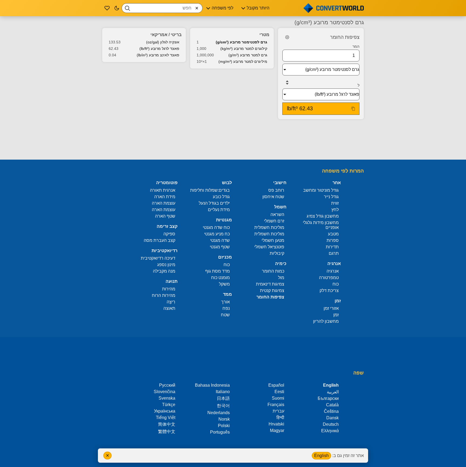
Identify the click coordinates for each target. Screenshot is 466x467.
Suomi (278, 398)
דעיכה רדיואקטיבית (158, 258)
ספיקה (169, 234)
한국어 (223, 405)
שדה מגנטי (220, 240)
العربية (333, 392)
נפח (226, 308)
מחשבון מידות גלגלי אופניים (321, 225)
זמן (336, 315)
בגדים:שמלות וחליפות (210, 190)
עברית (278, 411)
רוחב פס (276, 190)
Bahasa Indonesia (212, 385)
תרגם (334, 253)
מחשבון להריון (326, 321)
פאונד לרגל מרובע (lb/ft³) (159, 48)
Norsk (224, 419)
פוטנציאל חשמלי (269, 247)
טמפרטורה (329, 277)
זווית (335, 203)
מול (281, 277)
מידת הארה (164, 196)
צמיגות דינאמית (270, 284)
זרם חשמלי (274, 221)
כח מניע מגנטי (217, 234)
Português (220, 432)
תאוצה (169, 308)
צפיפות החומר (270, 297)
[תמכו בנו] (107, 8)
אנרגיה (333, 271)
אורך (225, 302)
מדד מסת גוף (217, 271)
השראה (277, 214)
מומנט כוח (220, 277)
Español (276, 385)
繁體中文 (166, 431)
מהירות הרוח (163, 295)
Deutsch (331, 424)
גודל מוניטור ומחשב (321, 190)
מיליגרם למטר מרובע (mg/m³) (242, 61)
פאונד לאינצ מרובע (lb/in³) (158, 55)
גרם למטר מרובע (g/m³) (247, 55)
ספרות (333, 240)
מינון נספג (166, 264)
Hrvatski (276, 424)
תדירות (332, 247)
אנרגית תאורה (162, 190)
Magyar (277, 430)
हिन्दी (280, 417)
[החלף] (287, 82)
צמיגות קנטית (272, 290)
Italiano (223, 391)
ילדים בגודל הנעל (214, 203)
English (321, 455)
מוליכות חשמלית (269, 227)
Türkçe (168, 404)
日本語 (223, 398)
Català (332, 405)
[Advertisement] (233, 140)
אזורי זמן (331, 308)
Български (328, 398)
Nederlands (218, 412)
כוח (336, 284)
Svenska (167, 398)
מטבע (333, 234)
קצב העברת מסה (159, 240)
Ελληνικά (330, 430)
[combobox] (162, 8)
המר (355, 46)
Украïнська (164, 411)
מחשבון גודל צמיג (323, 216)
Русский (167, 385)
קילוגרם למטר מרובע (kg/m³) (243, 48)
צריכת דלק (329, 290)
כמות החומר (273, 271)
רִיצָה (171, 302)
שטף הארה (165, 216)
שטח (225, 315)
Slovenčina (164, 391)
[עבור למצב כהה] (117, 8)
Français (276, 404)
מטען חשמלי (273, 240)
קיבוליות (277, 253)
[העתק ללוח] (353, 109)
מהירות (168, 289)
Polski (224, 425)
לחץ (335, 209)
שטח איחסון (273, 196)
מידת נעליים (219, 209)
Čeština (331, 411)
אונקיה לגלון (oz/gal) (162, 42)
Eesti (279, 391)
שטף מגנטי (220, 247)
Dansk (332, 418)
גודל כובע (221, 196)
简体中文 (166, 424)
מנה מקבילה (164, 271)
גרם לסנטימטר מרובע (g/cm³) (241, 42)
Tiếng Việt (165, 417)
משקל (224, 284)
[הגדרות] (287, 37)
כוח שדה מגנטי (216, 227)
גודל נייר (331, 196)
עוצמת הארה (163, 203)
